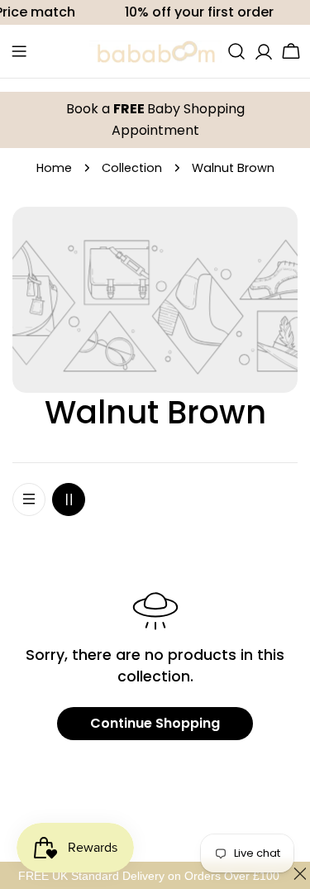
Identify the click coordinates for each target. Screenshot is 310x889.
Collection (132, 168)
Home (54, 168)
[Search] (236, 51)
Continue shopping (155, 723)
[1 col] (28, 499)
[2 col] (68, 499)
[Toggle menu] (19, 51)
